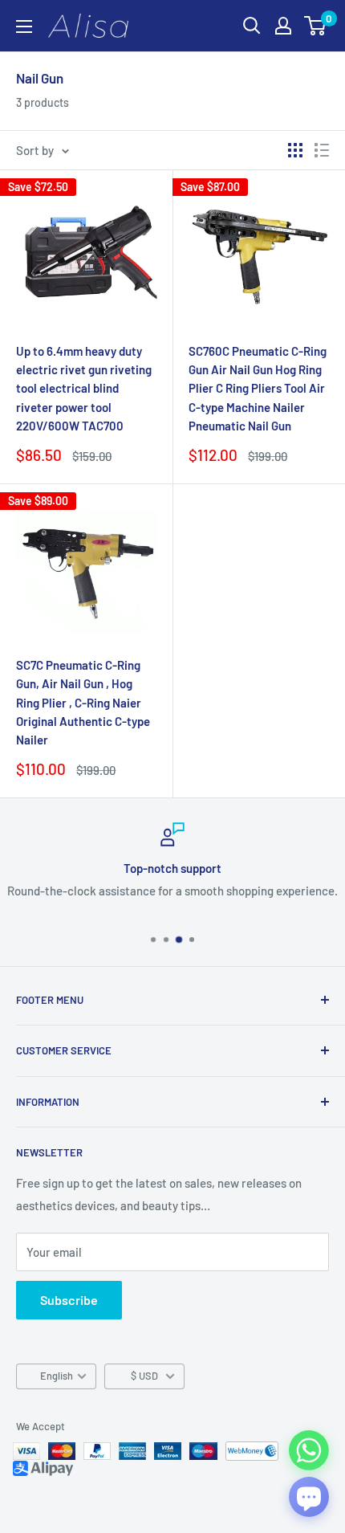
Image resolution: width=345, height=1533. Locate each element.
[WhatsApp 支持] (309, 1450)
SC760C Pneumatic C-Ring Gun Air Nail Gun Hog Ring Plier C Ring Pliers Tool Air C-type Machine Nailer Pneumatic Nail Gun (258, 388)
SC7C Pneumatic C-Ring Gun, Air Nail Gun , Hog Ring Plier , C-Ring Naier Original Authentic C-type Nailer (83, 702)
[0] (316, 25)
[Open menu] (24, 26)
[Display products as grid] (295, 150)
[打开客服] (309, 1497)
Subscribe (69, 1299)
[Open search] (252, 26)
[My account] (283, 26)
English (56, 1375)
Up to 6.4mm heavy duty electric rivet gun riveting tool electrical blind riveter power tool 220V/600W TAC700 (84, 388)
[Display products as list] (322, 150)
